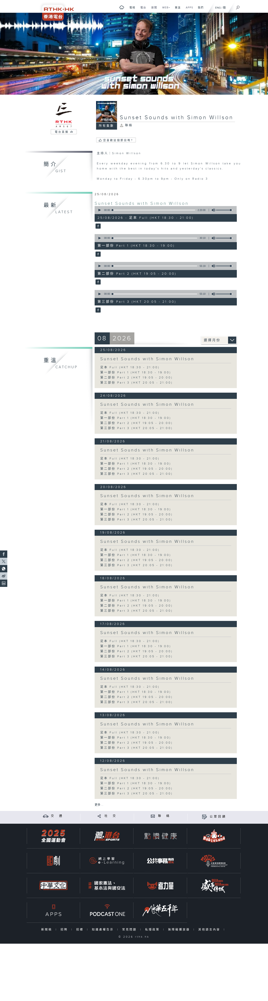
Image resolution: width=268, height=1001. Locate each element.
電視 (131, 9)
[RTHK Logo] (56, 10)
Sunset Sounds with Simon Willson (142, 203)
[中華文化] (53, 885)
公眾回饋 (218, 816)
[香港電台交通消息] (45, 816)
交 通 (57, 816)
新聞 (153, 9)
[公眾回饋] (204, 816)
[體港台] (107, 836)
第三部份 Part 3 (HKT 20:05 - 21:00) (136, 382)
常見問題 (130, 929)
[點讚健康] (160, 836)
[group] (212, 210)
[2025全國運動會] (53, 836)
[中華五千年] (160, 910)
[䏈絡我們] (153, 816)
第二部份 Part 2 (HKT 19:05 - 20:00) (136, 377)
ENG (218, 7)
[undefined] (122, 7)
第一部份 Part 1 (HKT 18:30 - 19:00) (135, 372)
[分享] (99, 816)
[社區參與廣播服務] (214, 860)
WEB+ (165, 9)
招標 (80, 929)
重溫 (176, 9)
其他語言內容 (210, 929)
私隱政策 (153, 929)
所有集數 (106, 126)
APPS (188, 9)
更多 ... (99, 805)
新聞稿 (47, 929)
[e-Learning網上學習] (107, 860)
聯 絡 (164, 816)
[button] (99, 210)
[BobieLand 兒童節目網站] (214, 836)
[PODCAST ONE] (107, 910)
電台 (142, 9)
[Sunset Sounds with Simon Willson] (98, 226)
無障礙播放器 (180, 929)
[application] (164, 210)
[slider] (224, 210)
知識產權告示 (103, 929)
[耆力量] (160, 885)
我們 (199, 9)
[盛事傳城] (214, 885)
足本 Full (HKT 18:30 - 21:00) (130, 367)
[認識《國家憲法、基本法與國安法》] (107, 885)
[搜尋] (238, 6)
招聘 (65, 929)
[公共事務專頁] (160, 860)
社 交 (110, 816)
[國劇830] (53, 860)
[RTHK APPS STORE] (53, 910)
